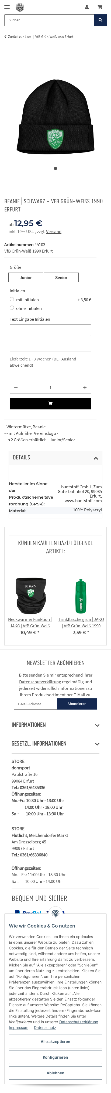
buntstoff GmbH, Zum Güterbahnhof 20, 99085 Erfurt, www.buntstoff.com (80, 493)
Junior (31, 277)
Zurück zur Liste (19, 36)
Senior (67, 277)
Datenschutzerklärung (78, 1021)
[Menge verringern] (16, 387)
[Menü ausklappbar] (7, 4)
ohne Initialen (29, 308)
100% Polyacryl (87, 509)
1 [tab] (55, 168)
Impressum (18, 1027)
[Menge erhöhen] (85, 387)
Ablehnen (55, 1073)
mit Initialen (53, 300)
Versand (53, 231)
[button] (87, 7)
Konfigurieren (55, 1057)
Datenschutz (45, 1027)
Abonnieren (77, 703)
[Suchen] (100, 20)
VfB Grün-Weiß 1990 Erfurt (28, 251)
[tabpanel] (55, 107)
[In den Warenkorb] (8, 54)
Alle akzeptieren (55, 1041)
